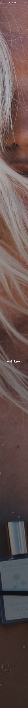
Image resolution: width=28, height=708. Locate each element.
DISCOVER (14, 364)
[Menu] (2, 2)
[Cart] (26, 2)
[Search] (5, 2)
